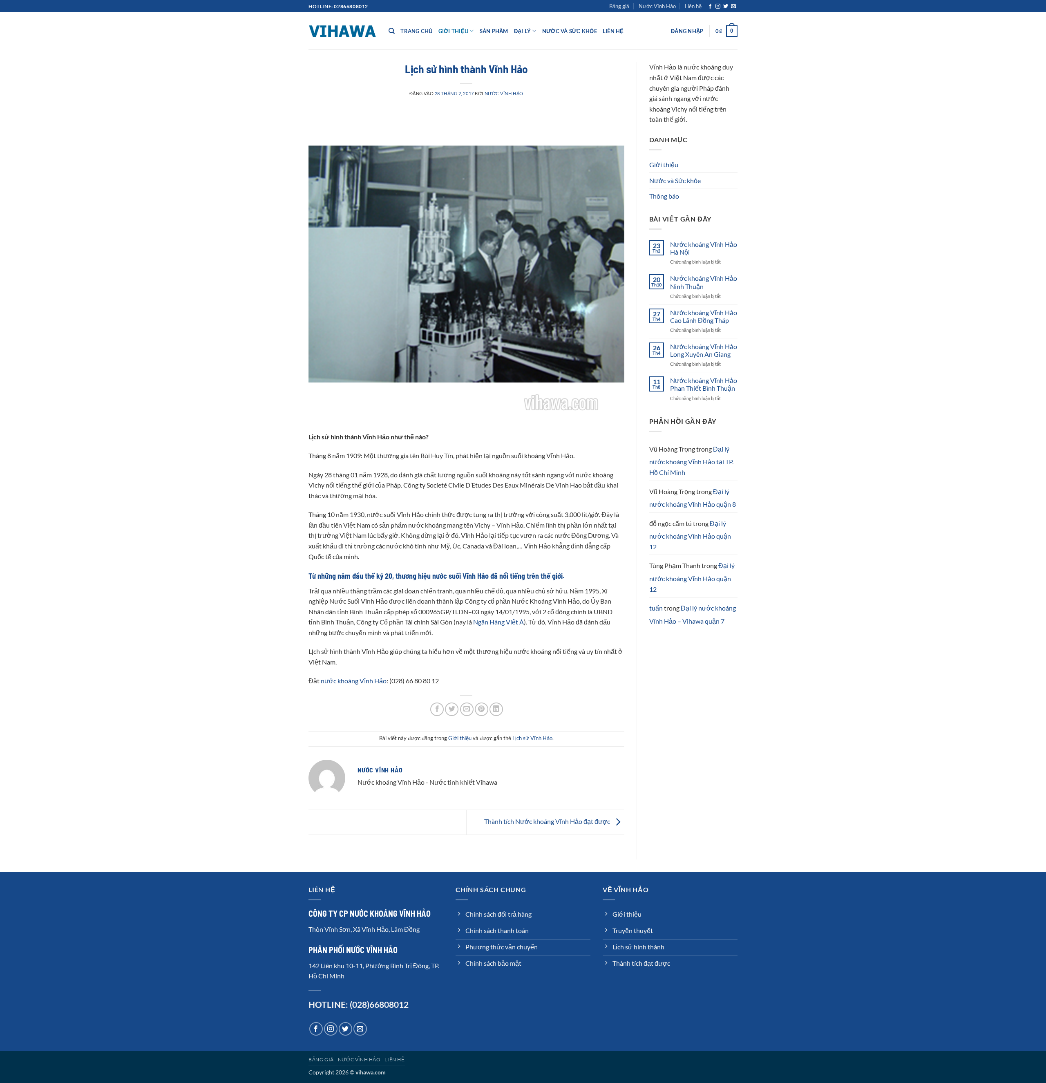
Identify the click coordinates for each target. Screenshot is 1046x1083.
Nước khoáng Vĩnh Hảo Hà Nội (703, 248)
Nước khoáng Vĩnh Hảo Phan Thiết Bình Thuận (703, 384)
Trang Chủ (416, 31)
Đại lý (522, 31)
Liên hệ (693, 6)
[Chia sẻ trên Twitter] (451, 709)
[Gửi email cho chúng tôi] (733, 6)
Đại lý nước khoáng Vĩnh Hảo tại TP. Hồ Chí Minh (691, 460)
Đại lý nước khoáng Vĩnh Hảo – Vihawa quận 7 (692, 614)
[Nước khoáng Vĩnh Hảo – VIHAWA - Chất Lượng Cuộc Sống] (342, 30)
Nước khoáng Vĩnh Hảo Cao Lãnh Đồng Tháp (703, 316)
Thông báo (664, 196)
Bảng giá (619, 6)
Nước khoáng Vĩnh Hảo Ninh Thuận (703, 282)
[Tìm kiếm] (392, 31)
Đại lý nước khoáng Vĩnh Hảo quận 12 (690, 534)
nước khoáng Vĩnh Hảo (354, 681)
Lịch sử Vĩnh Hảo (532, 738)
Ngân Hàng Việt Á (498, 622)
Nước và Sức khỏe (569, 31)
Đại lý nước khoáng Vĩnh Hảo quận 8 (692, 498)
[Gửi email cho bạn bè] (467, 709)
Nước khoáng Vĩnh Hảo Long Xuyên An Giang (703, 350)
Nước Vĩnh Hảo (657, 6)
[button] (687, 31)
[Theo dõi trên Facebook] (710, 6)
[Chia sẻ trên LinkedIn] (496, 709)
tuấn (656, 608)
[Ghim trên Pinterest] (481, 709)
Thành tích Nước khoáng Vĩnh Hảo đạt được (547, 821)
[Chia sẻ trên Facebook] (437, 709)
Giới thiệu (453, 31)
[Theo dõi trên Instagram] (717, 6)
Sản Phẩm (494, 31)
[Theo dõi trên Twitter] (725, 6)
